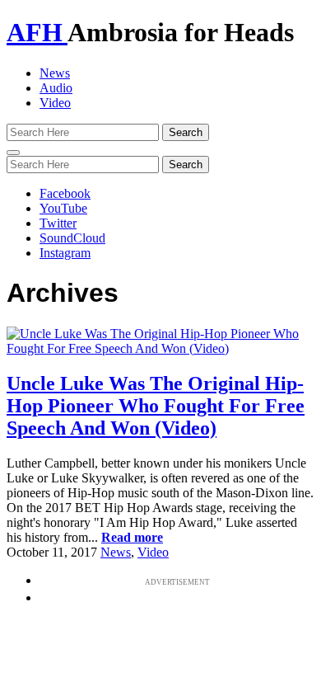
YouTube (63, 208)
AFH (37, 32)
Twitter (58, 223)
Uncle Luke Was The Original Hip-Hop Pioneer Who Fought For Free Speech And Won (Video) (156, 406)
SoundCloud (72, 238)
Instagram (65, 253)
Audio (56, 88)
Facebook (65, 193)
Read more (132, 537)
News (55, 73)
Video (55, 103)
